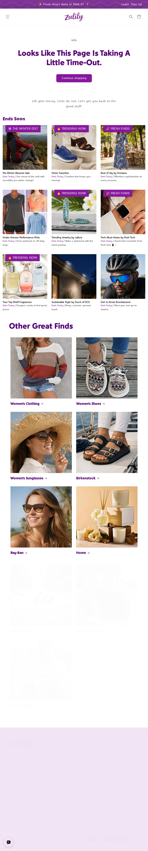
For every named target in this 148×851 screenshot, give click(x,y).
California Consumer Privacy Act (42, 763)
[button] (8, 17)
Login (125, 4)
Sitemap (40, 790)
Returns (67, 794)
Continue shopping (74, 78)
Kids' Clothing (21, 705)
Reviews (120, 759)
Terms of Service (46, 775)
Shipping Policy (71, 786)
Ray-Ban (16, 553)
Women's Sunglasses (26, 478)
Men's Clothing (88, 631)
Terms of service (73, 846)
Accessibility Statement (69, 804)
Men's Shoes (20, 631)
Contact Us (69, 759)
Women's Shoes (88, 404)
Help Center (69, 751)
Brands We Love (125, 751)
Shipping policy (94, 846)
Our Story (42, 751)
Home (81, 553)
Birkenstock (85, 478)
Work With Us (98, 743)
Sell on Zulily (97, 759)
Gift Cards (122, 774)
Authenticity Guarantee (69, 776)
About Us (42, 743)
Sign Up (136, 4)
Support (67, 743)
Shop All (120, 766)
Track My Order (71, 766)
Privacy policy (54, 846)
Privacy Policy (44, 783)
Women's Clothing (25, 404)
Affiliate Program (99, 751)
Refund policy (35, 846)
